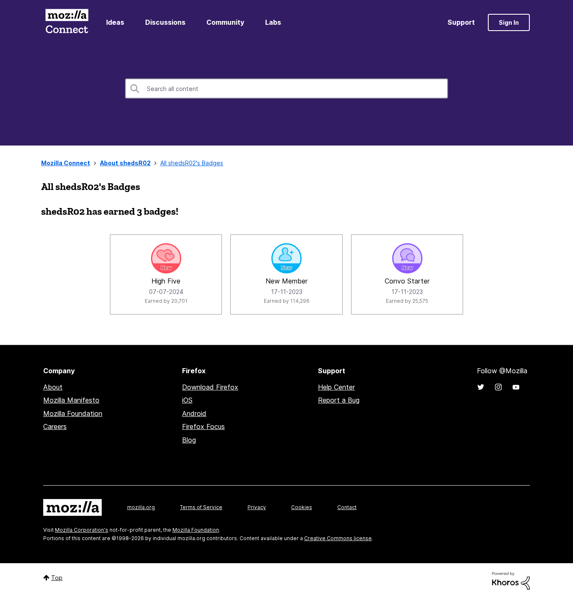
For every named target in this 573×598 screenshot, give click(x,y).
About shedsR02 (125, 162)
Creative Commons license (338, 538)
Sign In (509, 22)
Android (194, 413)
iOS (187, 400)
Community (225, 22)
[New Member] (286, 258)
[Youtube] (516, 387)
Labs (273, 22)
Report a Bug (338, 400)
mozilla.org (141, 507)
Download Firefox (210, 387)
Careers (55, 426)
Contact (347, 507)
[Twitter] (480, 387)
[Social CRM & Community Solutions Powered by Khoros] (511, 580)
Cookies (301, 507)
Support (461, 22)
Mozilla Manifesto (71, 400)
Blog (189, 440)
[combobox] (286, 88)
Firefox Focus (203, 426)
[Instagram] (498, 387)
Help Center (336, 387)
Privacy (256, 507)
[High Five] (166, 258)
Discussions (165, 22)
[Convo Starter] (407, 258)
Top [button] (57, 577)
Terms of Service (201, 507)
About (53, 387)
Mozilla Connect (66, 22)
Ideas (115, 22)
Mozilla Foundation (72, 413)
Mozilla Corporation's (81, 530)
